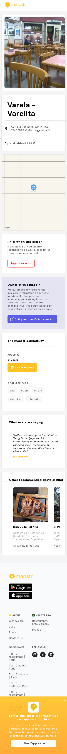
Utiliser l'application (33, 743)
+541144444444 (21, 143)
